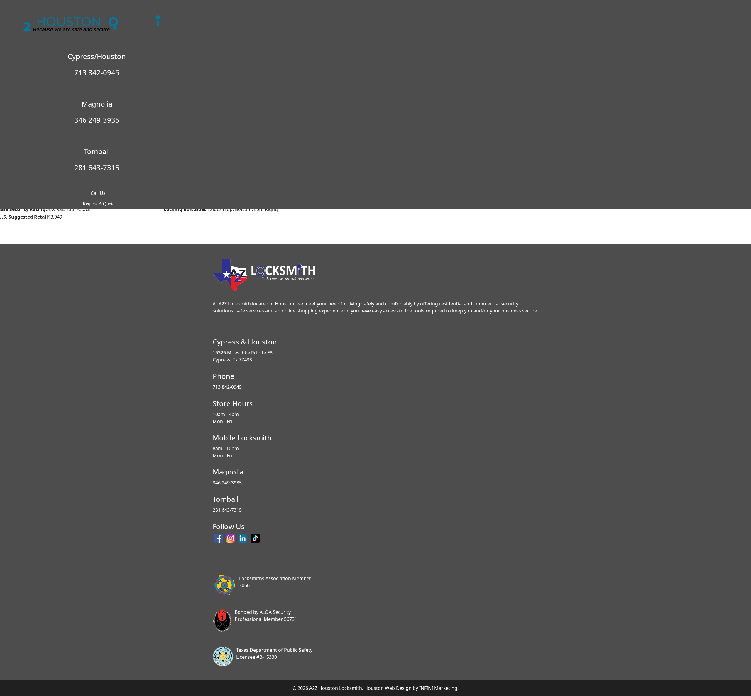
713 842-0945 (96, 72)
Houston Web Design (388, 688)
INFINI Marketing (438, 688)
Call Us (97, 193)
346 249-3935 (96, 120)
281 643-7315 (96, 167)
